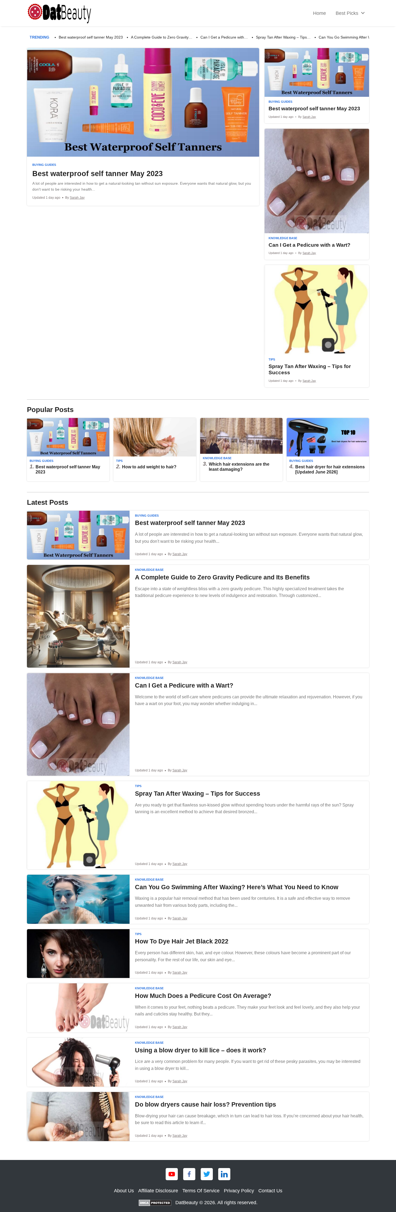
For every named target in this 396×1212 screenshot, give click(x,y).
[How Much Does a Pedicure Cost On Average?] (198, 1007)
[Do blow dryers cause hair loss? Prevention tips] (198, 1116)
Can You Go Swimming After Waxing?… (352, 37)
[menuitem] (319, 13)
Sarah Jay (77, 198)
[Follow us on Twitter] (207, 1174)
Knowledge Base (283, 238)
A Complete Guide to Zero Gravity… (161, 37)
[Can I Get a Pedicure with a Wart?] (317, 194)
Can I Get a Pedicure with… (224, 37)
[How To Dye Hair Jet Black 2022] (198, 953)
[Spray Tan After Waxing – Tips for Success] (317, 326)
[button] (362, 13)
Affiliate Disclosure (158, 1190)
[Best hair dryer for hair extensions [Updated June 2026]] (328, 449)
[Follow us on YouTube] (172, 1174)
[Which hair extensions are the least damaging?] (241, 449)
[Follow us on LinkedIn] (224, 1174)
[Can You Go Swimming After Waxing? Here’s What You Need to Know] (198, 899)
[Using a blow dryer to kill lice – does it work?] (198, 1062)
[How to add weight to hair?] (154, 449)
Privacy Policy (239, 1190)
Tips (272, 359)
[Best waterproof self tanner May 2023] (143, 126)
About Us (124, 1190)
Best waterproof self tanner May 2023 (91, 37)
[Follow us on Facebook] (189, 1174)
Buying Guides (44, 164)
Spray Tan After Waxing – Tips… (283, 37)
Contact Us (270, 1190)
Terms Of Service (201, 1190)
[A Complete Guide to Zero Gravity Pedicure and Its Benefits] (198, 616)
